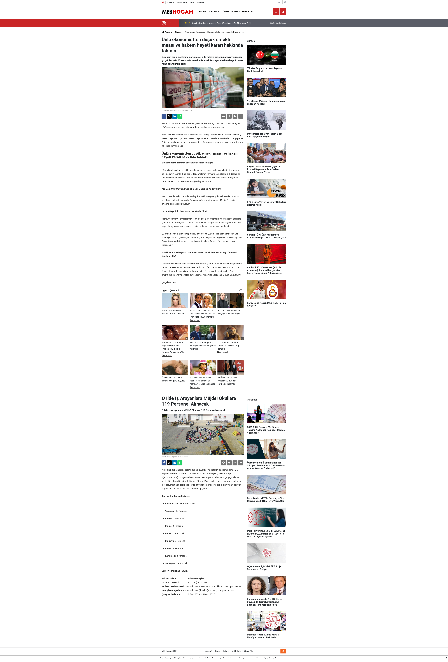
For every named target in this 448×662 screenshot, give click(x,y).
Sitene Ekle (200, 2)
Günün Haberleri (182, 2)
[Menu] (276, 12)
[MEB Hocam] (177, 12)
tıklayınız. (285, 658)
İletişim (226, 651)
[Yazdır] (223, 116)
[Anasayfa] (163, 2)
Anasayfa (168, 32)
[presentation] (170, 23)
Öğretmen (213, 12)
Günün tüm (278, 23)
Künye (217, 651)
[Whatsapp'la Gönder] (179, 116)
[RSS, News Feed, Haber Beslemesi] (283, 651)
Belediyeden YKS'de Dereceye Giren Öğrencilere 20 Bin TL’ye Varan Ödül (221, 21)
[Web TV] (279, 2)
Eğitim (225, 12)
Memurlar (247, 12)
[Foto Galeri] (285, 2)
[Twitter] (169, 116)
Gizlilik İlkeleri (236, 651)
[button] (229, 116)
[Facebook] (164, 116)
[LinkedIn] (174, 116)
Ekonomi (235, 12)
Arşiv (192, 2)
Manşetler (170, 2)
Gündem (202, 12)
